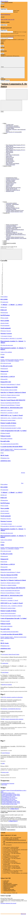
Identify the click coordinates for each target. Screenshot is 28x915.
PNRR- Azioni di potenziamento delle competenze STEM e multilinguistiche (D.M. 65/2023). (13, 723)
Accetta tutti (21, 811)
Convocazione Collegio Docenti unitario (14, 657)
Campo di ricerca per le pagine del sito (9, 246)
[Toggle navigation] (11, 105)
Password (15, 12)
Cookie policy (6, 880)
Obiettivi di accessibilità (8, 887)
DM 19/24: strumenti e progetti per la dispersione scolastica (11, 700)
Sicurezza (5, 775)
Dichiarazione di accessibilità (9, 885)
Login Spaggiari (11, 36)
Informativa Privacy (7, 883)
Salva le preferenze (11, 829)
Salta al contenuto (4, 1)
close (2, 111)
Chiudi (2, 45)
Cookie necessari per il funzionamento (9, 824)
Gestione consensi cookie (8, 889)
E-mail (14, 31)
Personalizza (3, 811)
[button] (13, 472)
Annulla (2, 80)
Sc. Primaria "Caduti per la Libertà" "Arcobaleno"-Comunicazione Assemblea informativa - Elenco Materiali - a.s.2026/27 (13, 677)
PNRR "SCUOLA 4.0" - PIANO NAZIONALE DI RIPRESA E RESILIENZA (14, 734)
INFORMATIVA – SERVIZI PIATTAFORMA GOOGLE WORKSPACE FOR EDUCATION (14, 757)
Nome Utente (16, 10)
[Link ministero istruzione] (7, 2)
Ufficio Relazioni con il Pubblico (10, 884)
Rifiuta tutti (12, 811)
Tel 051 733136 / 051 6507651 (11, 838)
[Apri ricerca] (16, 94)
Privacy (4, 766)
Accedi (2, 3)
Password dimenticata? (5, 14)
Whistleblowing (6, 888)
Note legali (5, 882)
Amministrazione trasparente (9, 890)
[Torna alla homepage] (14, 85)
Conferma (7, 80)
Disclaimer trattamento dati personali (8, 903)
